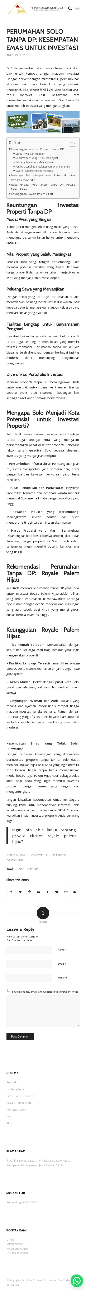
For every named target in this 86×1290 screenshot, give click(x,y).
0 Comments (39, 854)
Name (62, 949)
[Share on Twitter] (20, 892)
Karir (9, 1116)
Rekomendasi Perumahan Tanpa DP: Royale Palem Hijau (43, 187)
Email (62, 963)
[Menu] (77, 8)
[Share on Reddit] (65, 892)
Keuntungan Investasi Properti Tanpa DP (37, 149)
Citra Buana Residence (20, 1096)
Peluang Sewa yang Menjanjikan (34, 162)
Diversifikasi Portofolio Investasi (34, 171)
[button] (77, 1280)
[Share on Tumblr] (47, 892)
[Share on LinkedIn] (38, 892)
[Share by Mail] (75, 892)
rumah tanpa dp (26, 868)
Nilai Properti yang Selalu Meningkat (36, 158)
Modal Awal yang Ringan (29, 154)
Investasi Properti (18, 55)
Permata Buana (16, 1110)
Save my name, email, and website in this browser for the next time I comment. (45, 993)
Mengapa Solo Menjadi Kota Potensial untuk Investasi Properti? (43, 177)
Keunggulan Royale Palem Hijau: (32, 194)
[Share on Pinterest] (29, 892)
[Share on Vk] (56, 892)
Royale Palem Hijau (18, 1103)
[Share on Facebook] (11, 892)
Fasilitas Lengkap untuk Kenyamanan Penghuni (42, 166)
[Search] (68, 8)
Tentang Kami (15, 1089)
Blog (9, 1123)
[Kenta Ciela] (35, 8)
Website (62, 977)
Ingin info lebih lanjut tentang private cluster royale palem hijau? (44, 835)
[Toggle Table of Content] (70, 143)
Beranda (12, 1082)
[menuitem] (68, 8)
